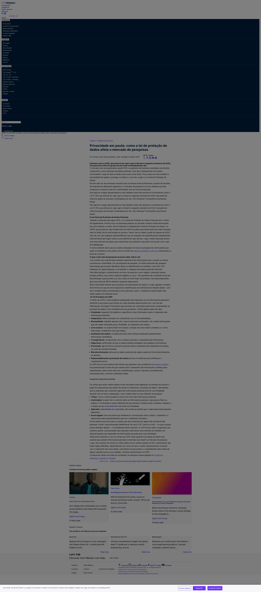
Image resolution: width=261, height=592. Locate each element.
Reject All (199, 588)
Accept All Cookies (215, 588)
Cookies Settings (184, 588)
